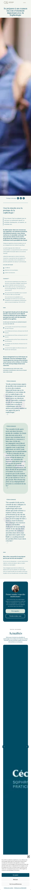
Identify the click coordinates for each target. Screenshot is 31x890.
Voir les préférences (15, 884)
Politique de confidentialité (20, 888)
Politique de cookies (8, 888)
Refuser (15, 879)
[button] (28, 856)
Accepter (15, 875)
